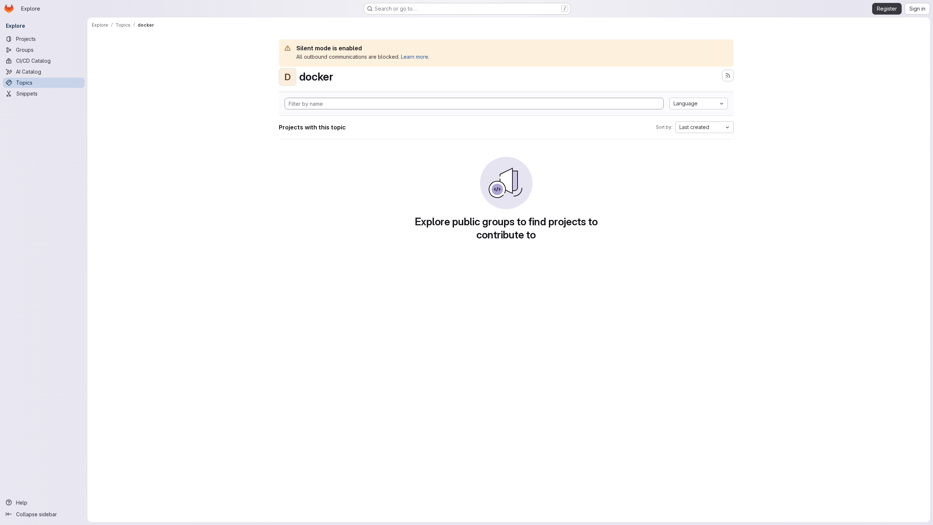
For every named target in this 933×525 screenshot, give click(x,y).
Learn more (414, 57)
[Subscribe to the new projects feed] (728, 75)
